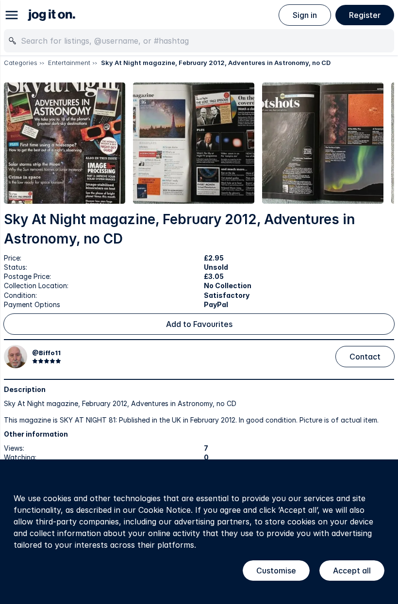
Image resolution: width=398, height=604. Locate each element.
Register (365, 15)
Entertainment (69, 62)
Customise (276, 570)
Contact (365, 356)
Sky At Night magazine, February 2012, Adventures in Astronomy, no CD (216, 62)
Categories (20, 62)
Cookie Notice (164, 510)
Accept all (352, 570)
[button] (64, 143)
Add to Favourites (199, 324)
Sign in (305, 15)
